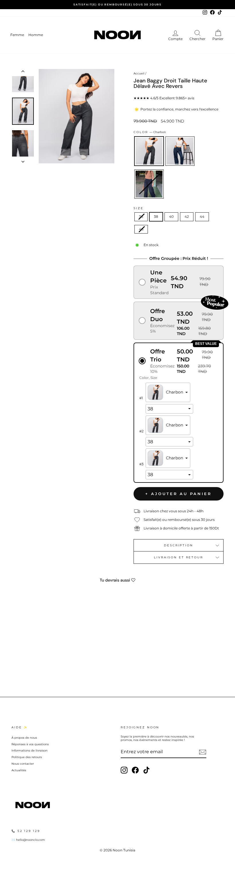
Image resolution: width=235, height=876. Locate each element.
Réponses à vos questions (30, 744)
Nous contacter (22, 764)
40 (171, 216)
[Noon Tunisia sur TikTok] (146, 770)
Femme (17, 35)
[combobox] (168, 392)
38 (156, 216)
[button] (178, 282)
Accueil (139, 73)
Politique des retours (26, 757)
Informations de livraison (29, 750)
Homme (35, 35)
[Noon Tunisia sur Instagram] (124, 770)
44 (202, 216)
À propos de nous (24, 737)
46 (141, 229)
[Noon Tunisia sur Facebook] (135, 770)
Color (150, 132)
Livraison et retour (178, 557)
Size (139, 208)
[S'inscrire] (202, 752)
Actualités (18, 770)
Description (178, 545)
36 (141, 216)
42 (187, 216)
